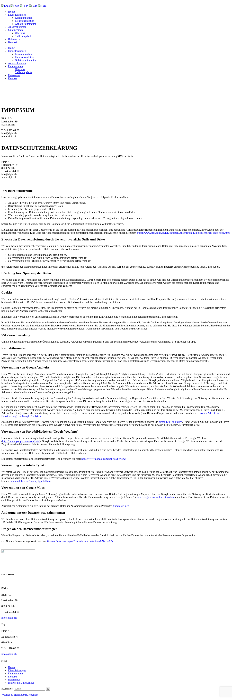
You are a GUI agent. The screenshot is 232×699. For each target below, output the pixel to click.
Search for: (7, 688)
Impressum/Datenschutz (21, 682)
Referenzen (14, 679)
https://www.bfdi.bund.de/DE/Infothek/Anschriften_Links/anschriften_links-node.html (183, 232)
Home (11, 667)
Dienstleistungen (17, 670)
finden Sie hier (120, 505)
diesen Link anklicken (170, 421)
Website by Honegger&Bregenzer (19, 694)
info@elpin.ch (9, 617)
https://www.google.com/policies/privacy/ (103, 458)
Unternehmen (15, 673)
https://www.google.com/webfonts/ (21, 441)
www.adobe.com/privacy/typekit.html (31, 481)
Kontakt (12, 676)
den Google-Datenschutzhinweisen (156, 497)
